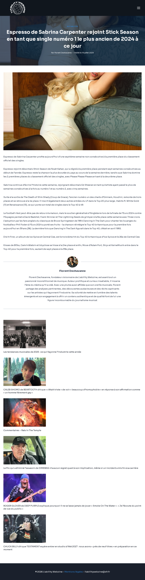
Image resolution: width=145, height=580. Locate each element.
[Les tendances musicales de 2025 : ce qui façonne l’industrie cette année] (72, 334)
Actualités (72, 26)
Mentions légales (73, 571)
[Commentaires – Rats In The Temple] (72, 412)
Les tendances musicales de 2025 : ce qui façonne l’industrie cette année (42, 351)
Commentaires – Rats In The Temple (22, 430)
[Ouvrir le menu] (139, 7)
